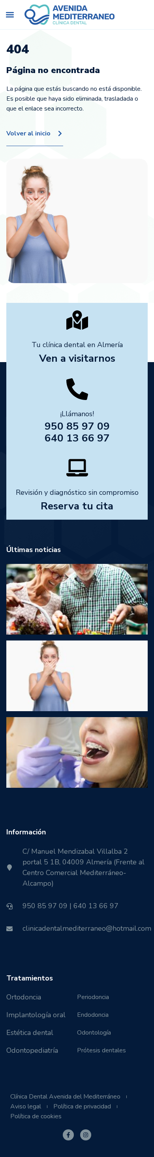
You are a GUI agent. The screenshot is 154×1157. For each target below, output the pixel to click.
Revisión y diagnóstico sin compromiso (77, 492)
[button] (9, 14)
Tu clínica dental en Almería (77, 344)
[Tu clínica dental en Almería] (77, 320)
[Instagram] (85, 1134)
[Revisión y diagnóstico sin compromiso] (77, 468)
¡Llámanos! (77, 414)
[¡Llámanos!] (77, 389)
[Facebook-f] (68, 1134)
